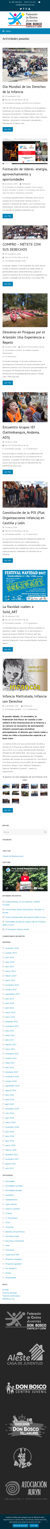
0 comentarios (11, 356)
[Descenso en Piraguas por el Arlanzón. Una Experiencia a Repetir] (25, 325)
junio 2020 (9, 1099)
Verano (8, 1273)
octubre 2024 (11, 953)
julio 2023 (9, 998)
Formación (29, 193)
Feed (24, 261)
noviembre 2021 (12, 1053)
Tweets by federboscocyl (13, 856)
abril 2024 (9, 966)
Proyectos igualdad (13, 1264)
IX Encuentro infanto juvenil (17, 929)
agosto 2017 (10, 1164)
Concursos (9, 1227)
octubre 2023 (11, 989)
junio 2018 (9, 1136)
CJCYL (7, 1222)
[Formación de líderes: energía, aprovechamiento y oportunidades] (25, 162)
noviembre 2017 (12, 1159)
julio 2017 (9, 1168)
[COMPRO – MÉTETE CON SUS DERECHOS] (25, 238)
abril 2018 (9, 1141)
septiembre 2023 (12, 994)
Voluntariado (7, 353)
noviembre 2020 (12, 1076)
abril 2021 (9, 1067)
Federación (26, 184)
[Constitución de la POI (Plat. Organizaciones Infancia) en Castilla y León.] (25, 506)
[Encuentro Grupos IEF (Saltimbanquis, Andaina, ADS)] (25, 420)
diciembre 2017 (11, 1154)
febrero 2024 (11, 976)
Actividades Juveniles (13, 350)
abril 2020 (9, 1104)
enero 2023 (10, 1017)
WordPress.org (8, 1299)
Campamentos (11, 1199)
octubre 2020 (11, 1081)
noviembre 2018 (12, 1127)
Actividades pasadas (13, 103)
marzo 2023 (10, 1012)
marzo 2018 (10, 1145)
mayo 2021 (10, 1063)
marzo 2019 (10, 1122)
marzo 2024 (10, 971)
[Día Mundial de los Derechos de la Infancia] (25, 80)
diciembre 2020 (11, 1072)
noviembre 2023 (12, 985)
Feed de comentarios (11, 1296)
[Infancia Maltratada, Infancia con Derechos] (25, 690)
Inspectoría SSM (12, 1254)
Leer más (34, 1525)
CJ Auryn (20, 190)
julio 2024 (9, 957)
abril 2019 (9, 1118)
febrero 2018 (11, 1150)
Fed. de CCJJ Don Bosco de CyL (16, 100)
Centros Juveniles (9, 190)
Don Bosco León (12, 1236)
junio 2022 (9, 1030)
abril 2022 (9, 1040)
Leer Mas (7, 129)
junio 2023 (9, 1003)
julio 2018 (9, 1131)
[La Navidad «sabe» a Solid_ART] (25, 600)
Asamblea (9, 1195)
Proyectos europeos (13, 1259)
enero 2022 (10, 1049)
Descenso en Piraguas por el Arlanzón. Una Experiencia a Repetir (24, 337)
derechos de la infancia (31, 103)
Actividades (9, 187)
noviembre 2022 (12, 1026)
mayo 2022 (10, 1035)
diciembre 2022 (11, 1021)
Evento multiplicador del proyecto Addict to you (25, 917)
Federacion (27, 706)
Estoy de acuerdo (20, 1525)
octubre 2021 (11, 1058)
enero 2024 (10, 980)
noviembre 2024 (12, 948)
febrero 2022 (11, 1044)
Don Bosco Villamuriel (15, 193)
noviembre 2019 (12, 1108)
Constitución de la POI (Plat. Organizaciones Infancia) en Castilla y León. (24, 517)
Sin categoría (11, 1268)
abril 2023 (9, 1008)
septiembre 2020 (12, 1086)
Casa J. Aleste (37, 187)
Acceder (6, 1289)
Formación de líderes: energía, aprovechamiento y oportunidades (25, 174)
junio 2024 (9, 962)
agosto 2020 (10, 1090)
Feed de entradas (10, 1293)
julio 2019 (9, 1113)
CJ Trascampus (30, 190)
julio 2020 (9, 1095)
